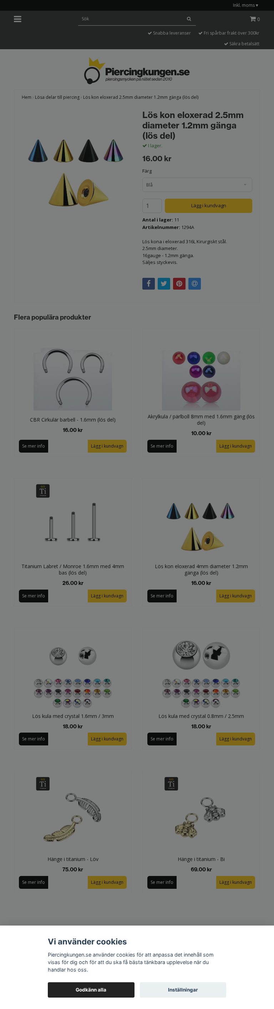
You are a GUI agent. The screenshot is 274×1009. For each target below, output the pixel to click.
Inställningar (183, 990)
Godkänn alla (91, 990)
